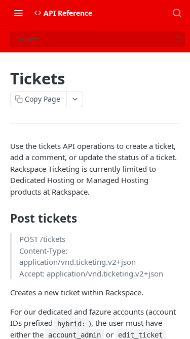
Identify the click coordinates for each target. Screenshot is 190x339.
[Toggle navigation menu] (18, 13)
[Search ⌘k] (177, 13)
